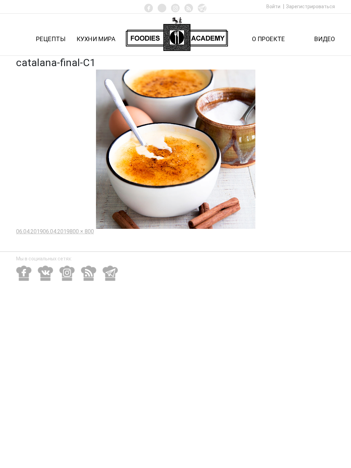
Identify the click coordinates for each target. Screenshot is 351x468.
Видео (324, 38)
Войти (273, 6)
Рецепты (50, 38)
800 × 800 (82, 231)
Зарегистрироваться (310, 6)
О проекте (268, 38)
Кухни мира (96, 38)
